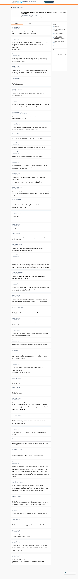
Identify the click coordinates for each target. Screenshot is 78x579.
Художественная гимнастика (29, 1)
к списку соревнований (18, 7)
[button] (70, 573)
